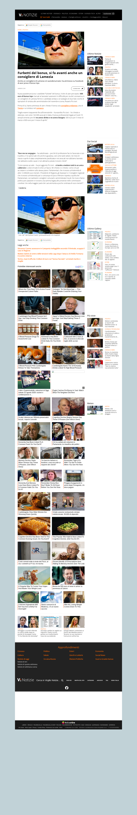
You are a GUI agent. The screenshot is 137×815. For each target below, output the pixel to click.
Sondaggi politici (95, 17)
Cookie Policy (41, 727)
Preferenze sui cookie (52, 727)
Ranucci (105, 17)
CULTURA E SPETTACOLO (112, 88)
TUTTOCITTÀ (76, 725)
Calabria (22, 188)
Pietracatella (56, 17)
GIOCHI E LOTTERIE (110, 165)
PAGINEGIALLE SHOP (49, 725)
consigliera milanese (69, 105)
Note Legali (28, 727)
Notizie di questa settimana (27, 664)
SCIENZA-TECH (89, 13)
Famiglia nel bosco (75, 17)
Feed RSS (68, 680)
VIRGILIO (30, 725)
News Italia (115, 680)
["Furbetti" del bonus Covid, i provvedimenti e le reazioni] (51, 215)
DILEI (82, 725)
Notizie (28, 680)
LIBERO (24, 725)
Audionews (107, 14)
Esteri (71, 651)
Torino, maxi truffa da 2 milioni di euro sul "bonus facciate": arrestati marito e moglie (49, 260)
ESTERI (81, 13)
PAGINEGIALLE (38, 725)
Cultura (21, 655)
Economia (99, 651)
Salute (46, 655)
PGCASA (58, 725)
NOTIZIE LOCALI (109, 144)
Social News (100, 655)
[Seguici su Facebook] (66, 688)
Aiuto (60, 727)
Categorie (90, 680)
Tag (107, 680)
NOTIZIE (30, 15)
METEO (107, 406)
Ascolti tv (86, 17)
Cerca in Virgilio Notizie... (48, 680)
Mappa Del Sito (79, 680)
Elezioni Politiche (76, 659)
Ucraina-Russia (50, 659)
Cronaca (21, 651)
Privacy (35, 727)
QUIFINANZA (96, 725)
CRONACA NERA (110, 57)
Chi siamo (21, 727)
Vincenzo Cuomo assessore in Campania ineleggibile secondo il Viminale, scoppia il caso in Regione (51, 249)
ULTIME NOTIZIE (46, 13)
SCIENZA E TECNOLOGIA (112, 329)
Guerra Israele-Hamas (104, 659)
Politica (46, 651)
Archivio (100, 680)
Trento (20, 108)
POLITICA (65, 13)
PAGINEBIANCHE (67, 725)
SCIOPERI (107, 155)
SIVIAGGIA (88, 725)
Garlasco (64, 17)
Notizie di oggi (23, 659)
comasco (40, 108)
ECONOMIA (73, 13)
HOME (20, 30)
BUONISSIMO (104, 725)
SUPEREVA (112, 725)
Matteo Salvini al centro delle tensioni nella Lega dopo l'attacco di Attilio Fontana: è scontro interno (50, 255)
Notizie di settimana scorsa (27, 667)
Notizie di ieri (22, 662)
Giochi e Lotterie (76, 655)
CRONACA (57, 13)
